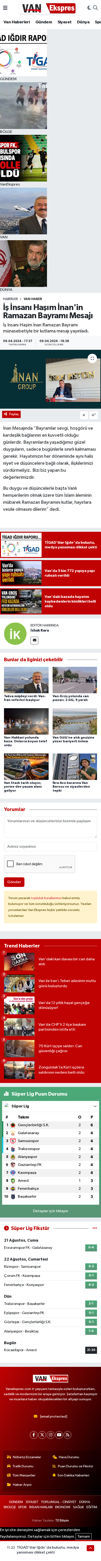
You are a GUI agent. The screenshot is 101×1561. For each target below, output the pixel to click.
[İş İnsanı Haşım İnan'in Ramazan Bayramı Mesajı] (50, 379)
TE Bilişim (62, 1520)
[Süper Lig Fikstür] (95, 1228)
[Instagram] (50, 1435)
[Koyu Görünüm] (89, 8)
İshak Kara (40, 630)
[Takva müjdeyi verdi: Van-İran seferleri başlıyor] (26, 680)
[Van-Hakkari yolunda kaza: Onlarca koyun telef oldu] (26, 721)
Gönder (14, 882)
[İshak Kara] (15, 634)
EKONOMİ (62, 1507)
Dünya (83, 22)
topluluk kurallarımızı (46, 898)
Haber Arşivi (22, 1484)
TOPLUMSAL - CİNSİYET (58, 1502)
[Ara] (95, 8)
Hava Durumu (69, 1457)
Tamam (83, 1537)
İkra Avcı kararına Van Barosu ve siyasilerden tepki (71, 787)
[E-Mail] (34, 640)
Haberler (10, 299)
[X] (42, 1435)
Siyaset (65, 22)
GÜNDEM (16, 1502)
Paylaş (14, 414)
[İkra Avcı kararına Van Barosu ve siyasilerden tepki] (75, 766)
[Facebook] (34, 1435)
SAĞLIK (78, 1507)
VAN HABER (33, 299)
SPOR (22, 1507)
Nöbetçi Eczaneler (27, 1457)
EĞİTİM (91, 1507)
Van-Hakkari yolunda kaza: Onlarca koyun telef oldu (25, 741)
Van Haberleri (17, 22)
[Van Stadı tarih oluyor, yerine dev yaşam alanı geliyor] (26, 766)
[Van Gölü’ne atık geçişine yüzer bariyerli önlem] (75, 721)
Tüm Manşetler (23, 1475)
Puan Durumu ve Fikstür (75, 1466)
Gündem (43, 22)
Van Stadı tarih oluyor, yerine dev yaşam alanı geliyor (23, 787)
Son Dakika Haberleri (73, 1475)
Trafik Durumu (22, 1466)
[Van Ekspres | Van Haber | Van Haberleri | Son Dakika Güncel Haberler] (47, 8)
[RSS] (67, 1435)
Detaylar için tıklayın (50, 1211)
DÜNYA (84, 1502)
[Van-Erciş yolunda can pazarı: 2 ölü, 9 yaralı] (75, 680)
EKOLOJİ (10, 1507)
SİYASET (32, 1502)
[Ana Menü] (5, 8)
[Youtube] (59, 1435)
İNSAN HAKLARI (41, 1507)
